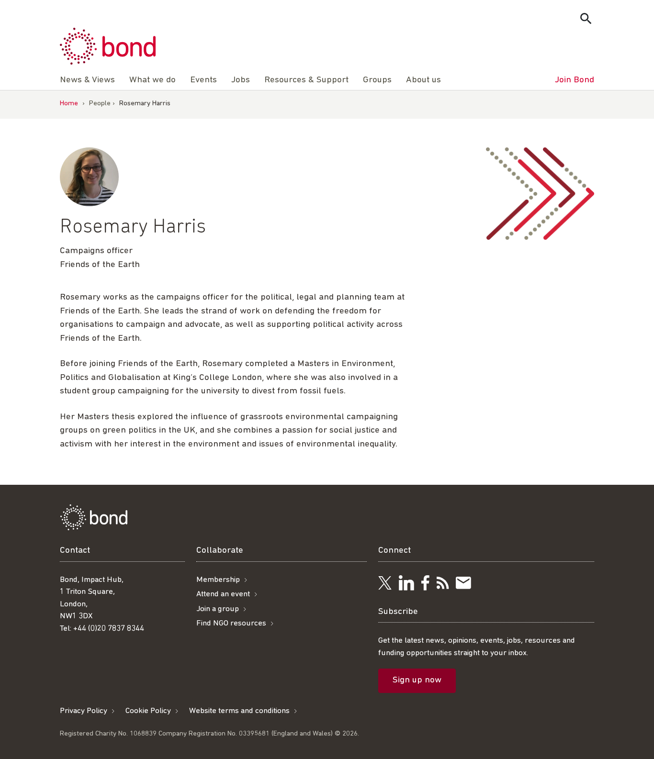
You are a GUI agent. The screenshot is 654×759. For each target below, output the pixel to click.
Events (203, 80)
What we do (152, 80)
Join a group (217, 609)
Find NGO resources (231, 623)
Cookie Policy (148, 711)
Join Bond (574, 80)
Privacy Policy (83, 711)
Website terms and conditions (239, 711)
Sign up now (417, 680)
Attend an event (223, 594)
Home (69, 103)
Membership (218, 580)
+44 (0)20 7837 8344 (108, 629)
